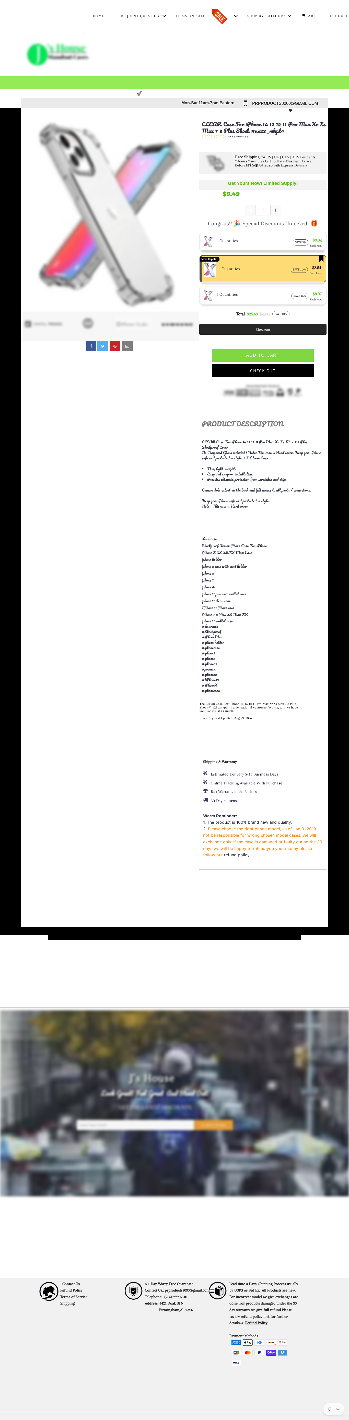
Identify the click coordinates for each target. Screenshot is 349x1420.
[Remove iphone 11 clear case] (232, 601)
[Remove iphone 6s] (217, 587)
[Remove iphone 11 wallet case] (234, 622)
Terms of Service (73, 1297)
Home (98, 16)
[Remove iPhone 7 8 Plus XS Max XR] (249, 614)
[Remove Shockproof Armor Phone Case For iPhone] (268, 546)
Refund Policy (71, 1290)
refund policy (236, 854)
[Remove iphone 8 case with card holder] (248, 566)
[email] (127, 346)
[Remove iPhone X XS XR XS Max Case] (253, 552)
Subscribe (214, 1125)
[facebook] (91, 346)
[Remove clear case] (218, 539)
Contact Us (71, 1284)
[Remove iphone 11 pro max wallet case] (247, 594)
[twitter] (102, 346)
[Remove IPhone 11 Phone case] (235, 607)
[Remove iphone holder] (223, 559)
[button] (226, 136)
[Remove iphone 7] (215, 580)
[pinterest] (115, 346)
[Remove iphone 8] (215, 573)
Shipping (68, 1303)
